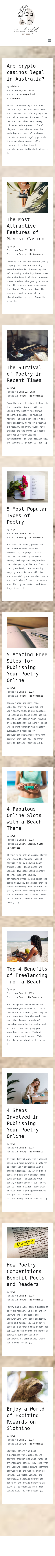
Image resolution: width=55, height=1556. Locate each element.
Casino (22, 254)
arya (12, 246)
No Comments (13, 98)
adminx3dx (15, 86)
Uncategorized (27, 94)
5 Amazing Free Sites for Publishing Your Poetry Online (27, 667)
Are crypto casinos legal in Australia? (25, 72)
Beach (22, 844)
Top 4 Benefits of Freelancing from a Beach (27, 975)
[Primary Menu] (49, 41)
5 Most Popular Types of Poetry (27, 515)
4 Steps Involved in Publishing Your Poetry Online (23, 1123)
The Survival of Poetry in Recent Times (24, 374)
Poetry (22, 396)
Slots (40, 844)
